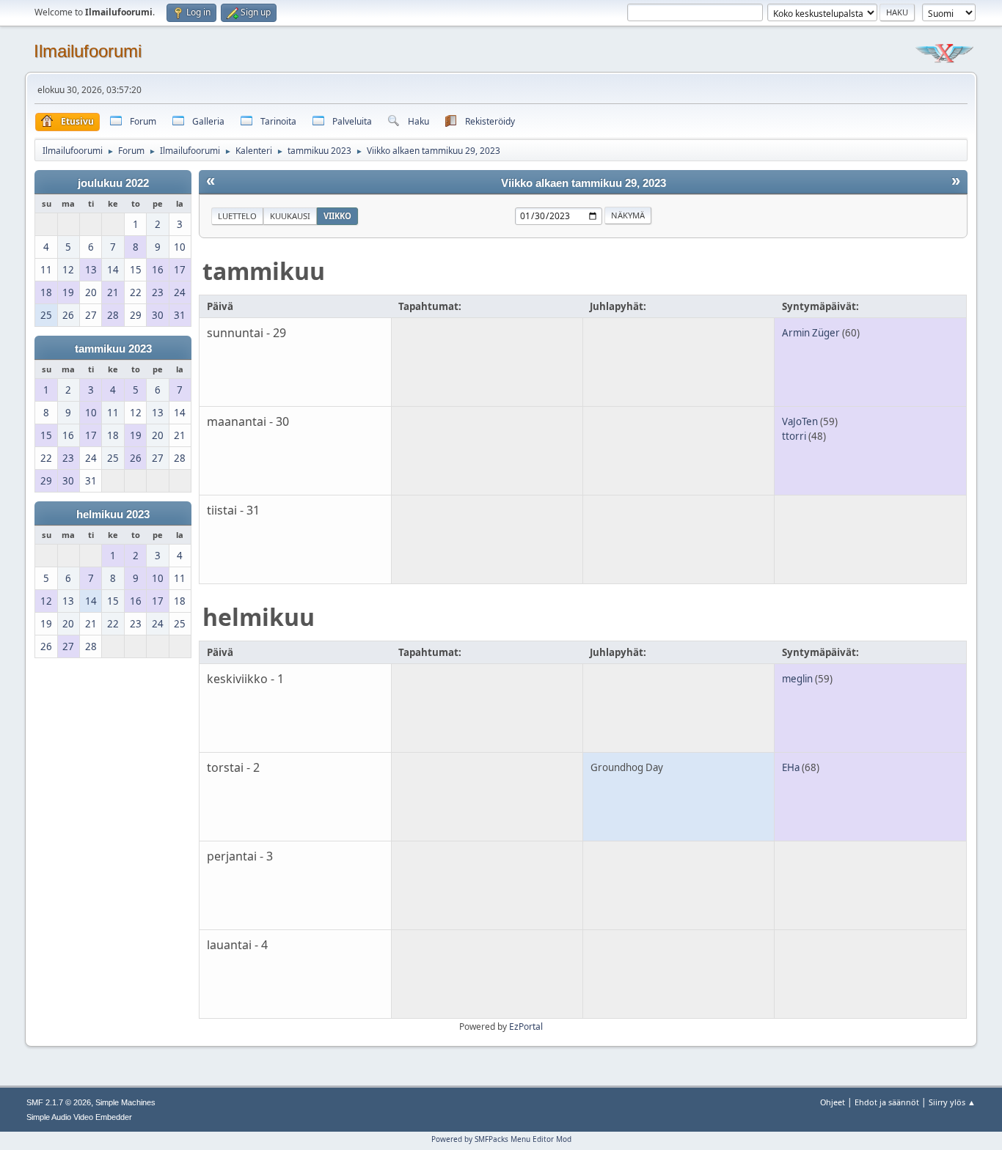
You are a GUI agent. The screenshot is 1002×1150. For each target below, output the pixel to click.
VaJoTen (800, 421)
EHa (791, 767)
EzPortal (526, 1026)
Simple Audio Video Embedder (79, 1117)
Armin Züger (811, 332)
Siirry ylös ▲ (952, 1101)
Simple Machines (125, 1102)
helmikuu (258, 617)
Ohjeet (832, 1101)
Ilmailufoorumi (88, 51)
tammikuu (263, 271)
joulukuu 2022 (113, 183)
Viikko (337, 215)
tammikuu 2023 (113, 349)
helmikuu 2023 (113, 514)
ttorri (794, 436)
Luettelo (237, 215)
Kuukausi (290, 215)
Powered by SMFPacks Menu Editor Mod (501, 1139)
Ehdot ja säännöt (887, 1101)
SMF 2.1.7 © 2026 (58, 1102)
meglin (797, 678)
